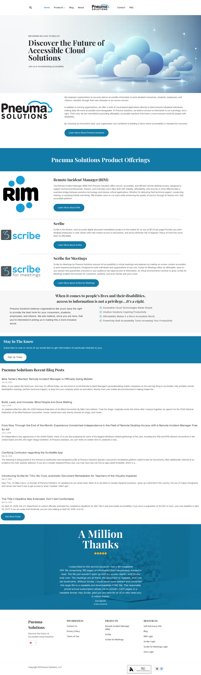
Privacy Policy (73, 631)
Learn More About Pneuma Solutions (86, 132)
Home (47, 7)
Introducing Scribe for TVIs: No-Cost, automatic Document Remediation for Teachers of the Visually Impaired (69, 475)
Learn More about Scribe (70, 245)
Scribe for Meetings (114, 639)
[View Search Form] (30, 7)
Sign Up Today (15, 357)
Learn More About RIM (69, 207)
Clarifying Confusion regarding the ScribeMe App (32, 452)
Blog (71, 7)
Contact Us (72, 626)
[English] (31, 643)
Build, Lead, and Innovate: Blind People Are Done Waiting (37, 402)
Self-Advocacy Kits (153, 626)
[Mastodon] (162, 669)
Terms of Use (73, 636)
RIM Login (148, 636)
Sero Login (149, 652)
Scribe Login (149, 641)
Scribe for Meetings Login (156, 647)
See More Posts (12, 516)
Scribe (108, 634)
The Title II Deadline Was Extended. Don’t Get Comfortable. (38, 498)
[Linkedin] (157, 669)
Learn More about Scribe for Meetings (76, 283)
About (81, 7)
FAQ (131, 7)
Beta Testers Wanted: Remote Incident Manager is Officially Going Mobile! (47, 379)
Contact (121, 7)
